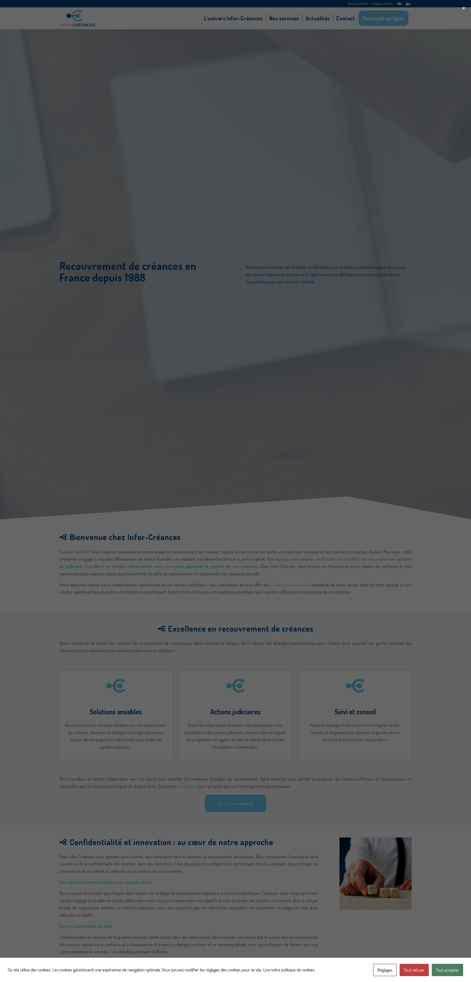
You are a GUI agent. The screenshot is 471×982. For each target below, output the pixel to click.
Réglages (384, 970)
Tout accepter (447, 970)
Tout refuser (414, 970)
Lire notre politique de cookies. (289, 969)
